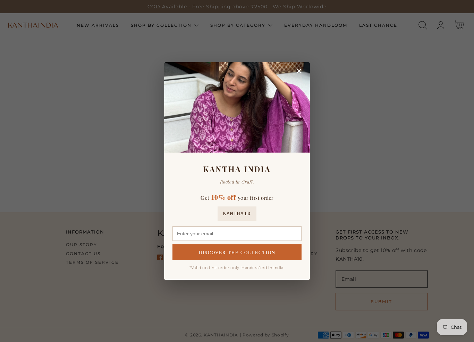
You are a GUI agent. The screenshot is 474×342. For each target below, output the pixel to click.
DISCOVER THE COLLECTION (237, 252)
